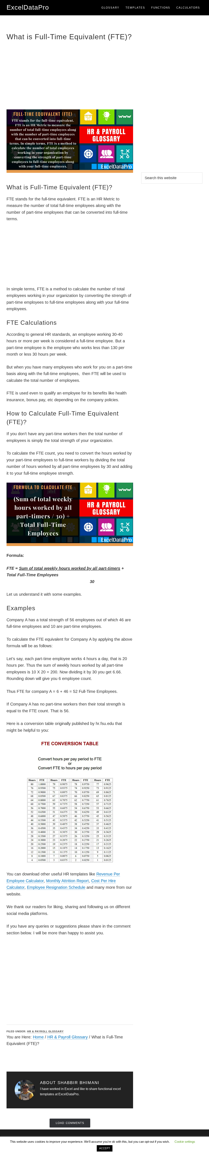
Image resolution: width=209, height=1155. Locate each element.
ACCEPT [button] (104, 1148)
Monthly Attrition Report (67, 881)
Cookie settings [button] (185, 1141)
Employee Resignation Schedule (56, 887)
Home (38, 1037)
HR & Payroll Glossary (45, 1031)
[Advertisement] (70, 74)
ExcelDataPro (28, 7)
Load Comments (70, 1123)
